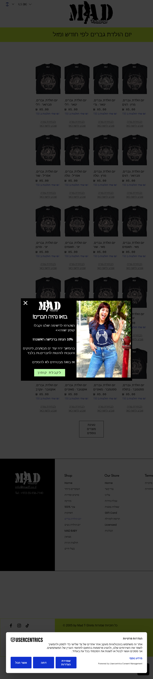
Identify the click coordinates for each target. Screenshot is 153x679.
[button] (25, 303)
